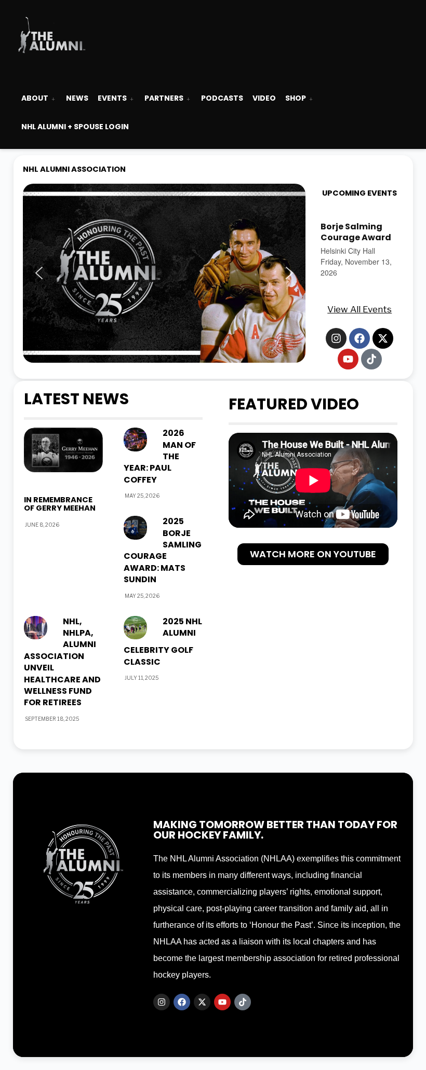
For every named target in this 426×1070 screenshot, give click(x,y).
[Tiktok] (371, 359)
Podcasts (222, 98)
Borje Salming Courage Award (356, 232)
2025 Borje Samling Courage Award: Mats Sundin (163, 550)
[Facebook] (359, 338)
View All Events (359, 309)
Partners (163, 98)
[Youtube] (348, 359)
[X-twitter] (382, 338)
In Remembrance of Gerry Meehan (60, 504)
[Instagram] (336, 338)
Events (112, 98)
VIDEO (264, 98)
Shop (295, 98)
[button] (164, 273)
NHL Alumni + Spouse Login (75, 126)
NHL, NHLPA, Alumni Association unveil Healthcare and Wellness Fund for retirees (62, 662)
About (34, 98)
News (77, 98)
